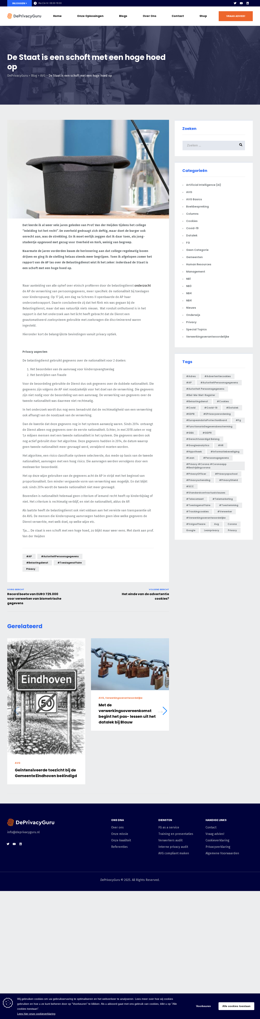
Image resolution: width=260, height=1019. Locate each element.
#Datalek (232, 407)
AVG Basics (194, 199)
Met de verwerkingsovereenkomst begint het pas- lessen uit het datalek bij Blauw (127, 713)
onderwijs (193, 315)
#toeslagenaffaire (69, 562)
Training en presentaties (175, 834)
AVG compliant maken (173, 853)
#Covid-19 (210, 407)
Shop (203, 16)
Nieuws (191, 308)
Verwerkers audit (170, 840)
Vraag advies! (215, 834)
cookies (192, 221)
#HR (220, 445)
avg (216, 524)
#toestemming (228, 505)
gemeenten (194, 257)
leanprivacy (211, 530)
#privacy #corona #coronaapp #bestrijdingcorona (206, 466)
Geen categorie (197, 250)
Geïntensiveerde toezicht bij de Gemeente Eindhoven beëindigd (46, 772)
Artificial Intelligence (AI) (203, 185)
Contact (178, 16)
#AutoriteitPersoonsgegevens (60, 556)
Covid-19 (192, 228)
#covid (190, 407)
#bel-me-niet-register (200, 395)
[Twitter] (235, 3)
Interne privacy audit (173, 847)
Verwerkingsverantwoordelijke (123, 698)
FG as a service (168, 827)
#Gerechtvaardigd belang (202, 439)
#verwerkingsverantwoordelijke (206, 517)
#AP (29, 556)
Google (190, 530)
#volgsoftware (195, 524)
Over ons (149, 16)
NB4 (189, 293)
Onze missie (119, 834)
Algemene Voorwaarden (222, 853)
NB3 (188, 286)
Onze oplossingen (90, 16)
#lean (190, 457)
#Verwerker (224, 511)
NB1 (188, 279)
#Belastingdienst (37, 562)
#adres (191, 376)
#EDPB (190, 414)
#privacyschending (198, 480)
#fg (238, 420)
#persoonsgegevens (216, 457)
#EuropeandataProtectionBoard (206, 420)
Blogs (123, 16)
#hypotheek (194, 451)
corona (232, 524)
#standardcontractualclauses (205, 492)
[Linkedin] (247, 3)
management (195, 271)
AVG (17, 763)
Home (57, 16)
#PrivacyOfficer (196, 473)
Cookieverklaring (217, 840)
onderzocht (142, 285)
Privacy (191, 322)
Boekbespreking (197, 206)
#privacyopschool (226, 473)
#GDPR (207, 432)
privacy (30, 569)
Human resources (198, 264)
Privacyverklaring (218, 847)
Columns (192, 214)
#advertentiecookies (217, 376)
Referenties (119, 847)
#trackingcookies (197, 511)
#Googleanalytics (197, 445)
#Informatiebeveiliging (225, 451)
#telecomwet (195, 499)
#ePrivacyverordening (217, 414)
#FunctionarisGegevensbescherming (209, 426)
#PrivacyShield (228, 480)
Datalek (191, 235)
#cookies (223, 401)
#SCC (190, 486)
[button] (236, 16)
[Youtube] (241, 3)
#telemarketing (222, 499)
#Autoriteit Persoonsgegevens (205, 388)
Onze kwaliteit (121, 840)
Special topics (196, 329)
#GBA (190, 432)
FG (188, 243)
